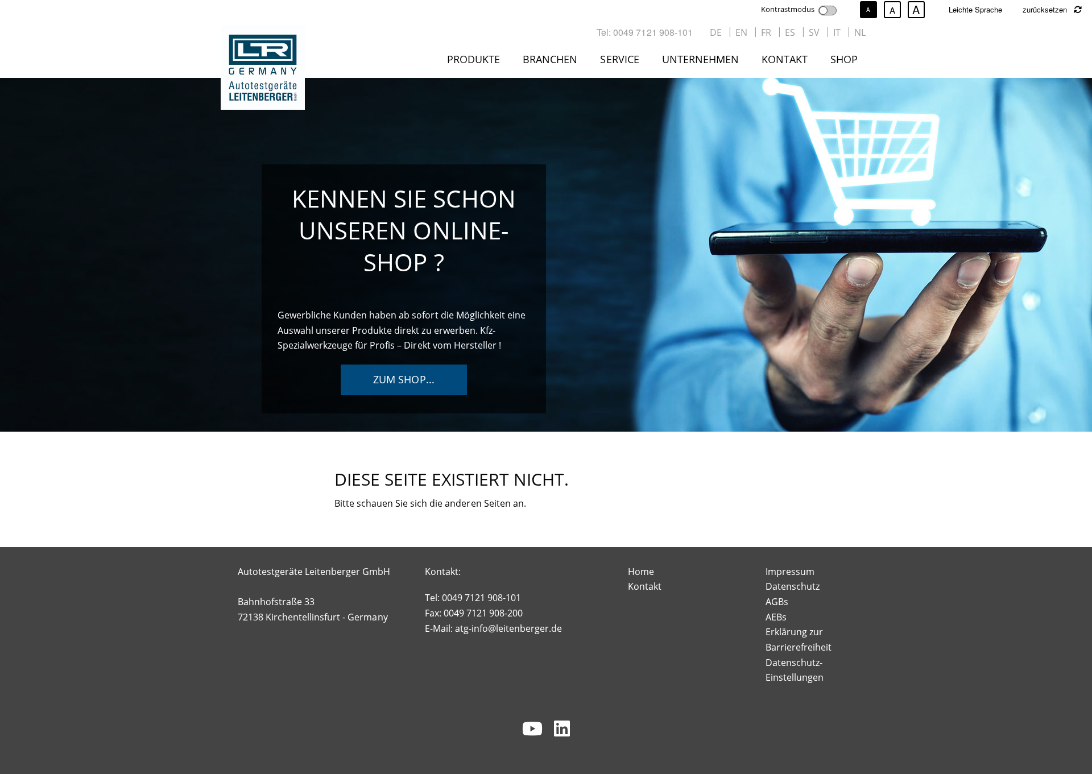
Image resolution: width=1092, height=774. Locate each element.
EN (741, 32)
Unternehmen (700, 59)
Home (641, 571)
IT (837, 32)
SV (814, 32)
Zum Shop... (403, 379)
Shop (844, 59)
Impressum (790, 571)
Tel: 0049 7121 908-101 (644, 32)
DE (716, 32)
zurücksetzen (1046, 10)
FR (766, 32)
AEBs (776, 617)
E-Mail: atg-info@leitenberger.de (493, 628)
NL (860, 32)
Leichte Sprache (975, 9)
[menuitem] (476, 61)
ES (790, 32)
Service (619, 59)
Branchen (550, 59)
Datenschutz (793, 586)
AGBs (777, 601)
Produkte (473, 59)
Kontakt (785, 59)
